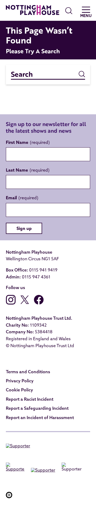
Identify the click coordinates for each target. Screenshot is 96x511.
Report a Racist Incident (29, 399)
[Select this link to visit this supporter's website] (18, 446)
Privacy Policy (20, 380)
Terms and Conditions (28, 371)
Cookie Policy (19, 389)
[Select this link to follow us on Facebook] (39, 303)
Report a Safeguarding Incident (37, 408)
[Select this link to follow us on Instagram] (11, 303)
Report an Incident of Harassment (40, 417)
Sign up (24, 228)
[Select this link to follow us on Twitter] (25, 303)
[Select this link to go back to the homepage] (32, 11)
